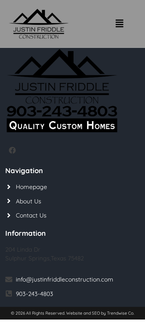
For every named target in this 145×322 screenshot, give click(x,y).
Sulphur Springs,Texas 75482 (44, 258)
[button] (120, 23)
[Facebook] (12, 150)
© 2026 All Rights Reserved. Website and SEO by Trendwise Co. (72, 313)
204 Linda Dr (22, 249)
